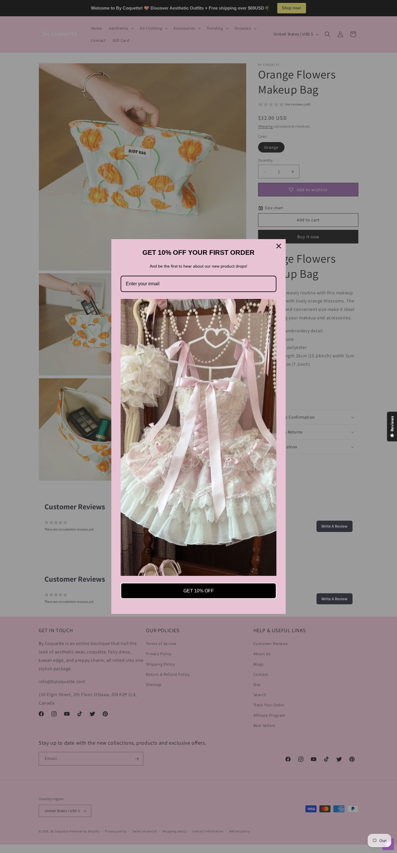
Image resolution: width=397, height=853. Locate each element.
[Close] (279, 246)
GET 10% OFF (198, 590)
